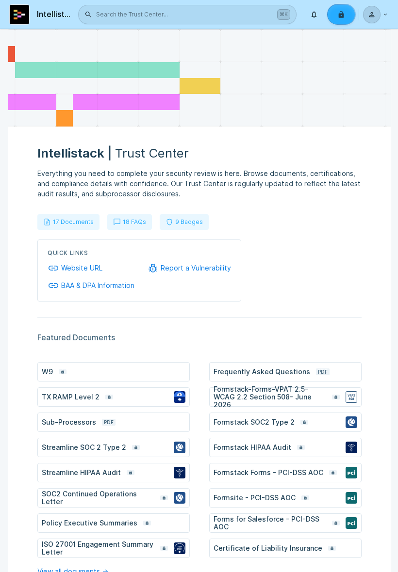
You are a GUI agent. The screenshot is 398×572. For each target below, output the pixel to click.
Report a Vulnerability (196, 268)
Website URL (81, 268)
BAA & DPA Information (97, 285)
